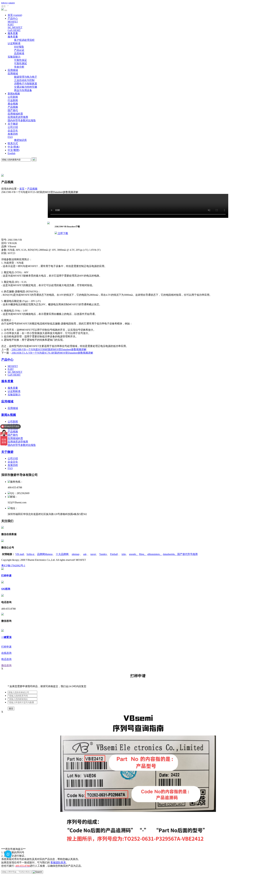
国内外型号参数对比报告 (22, 120)
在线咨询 (11, 3)
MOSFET (13, 21)
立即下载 (62, 233)
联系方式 (4, 3)
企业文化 (13, 130)
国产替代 (13, 110)
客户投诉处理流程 (24, 40)
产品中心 (13, 18)
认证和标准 (14, 43)
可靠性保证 (20, 60)
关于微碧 (13, 123)
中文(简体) (13, 146)
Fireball (114, 554)
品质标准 (19, 53)
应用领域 (13, 70)
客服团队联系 (58, 862)
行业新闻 (13, 100)
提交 (11, 708)
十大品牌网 (62, 554)
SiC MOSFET (15, 27)
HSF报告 (19, 46)
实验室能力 (14, 56)
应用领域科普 (15, 113)
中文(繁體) (13, 150)
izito (124, 554)
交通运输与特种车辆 (25, 87)
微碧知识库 (20, 140)
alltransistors (154, 554)
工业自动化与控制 (24, 80)
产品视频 (13, 107)
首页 (15, 15)
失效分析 (19, 66)
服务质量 (13, 33)
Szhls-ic (30, 554)
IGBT (11, 24)
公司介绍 (13, 127)
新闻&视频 (14, 93)
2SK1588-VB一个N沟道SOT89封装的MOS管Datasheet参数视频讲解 (49, 349)
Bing (143, 554)
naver (93, 554)
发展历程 (13, 133)
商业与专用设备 (23, 90)
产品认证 (19, 50)
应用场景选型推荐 (18, 117)
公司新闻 (13, 97)
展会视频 (13, 103)
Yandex (103, 554)
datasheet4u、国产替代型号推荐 (180, 554)
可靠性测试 (20, 63)
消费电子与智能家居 (25, 83)
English (11, 153)
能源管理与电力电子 (25, 76)
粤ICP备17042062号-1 (13, 565)
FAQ (10, 137)
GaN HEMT (14, 30)
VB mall (19, 554)
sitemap (75, 554)
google (133, 554)
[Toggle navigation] (5, 10)
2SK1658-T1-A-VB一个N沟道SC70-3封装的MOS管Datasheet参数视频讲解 (52, 352)
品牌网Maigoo (45, 554)
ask (85, 554)
